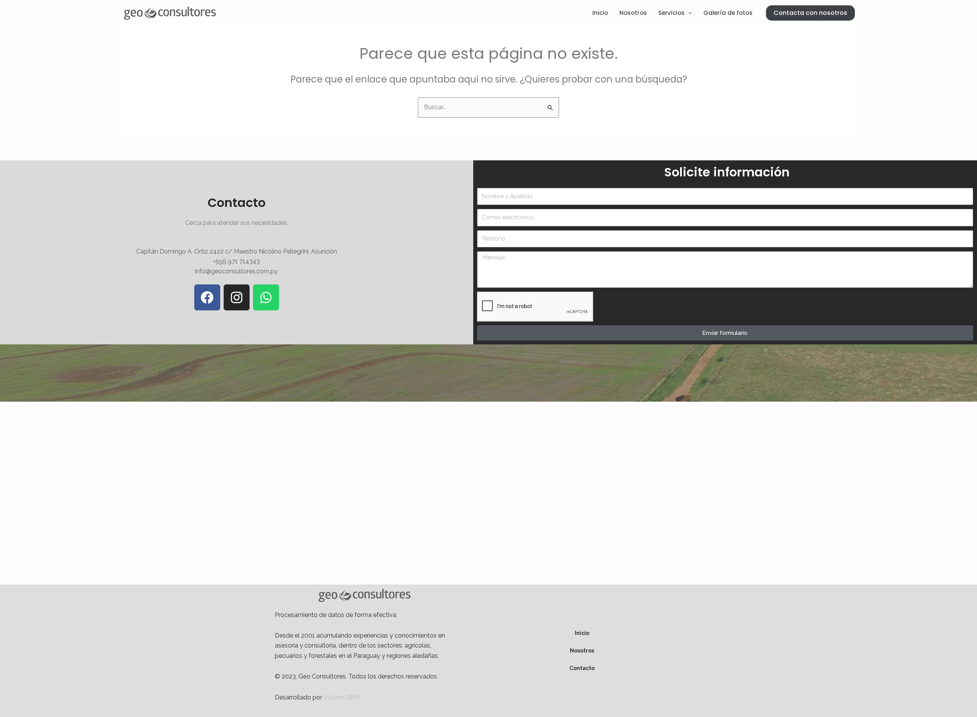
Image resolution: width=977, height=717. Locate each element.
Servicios (671, 13)
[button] (810, 13)
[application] (688, 13)
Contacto (582, 668)
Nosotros (633, 13)
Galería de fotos (728, 13)
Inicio (600, 13)
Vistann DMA (342, 697)
